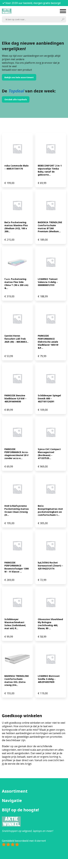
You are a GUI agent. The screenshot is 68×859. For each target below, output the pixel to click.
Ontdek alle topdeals (15, 99)
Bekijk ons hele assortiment (19, 77)
